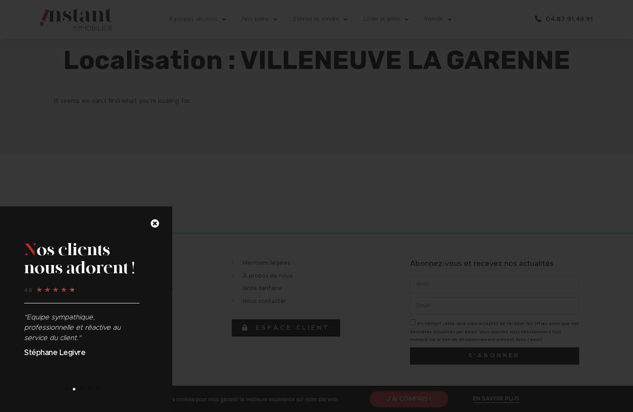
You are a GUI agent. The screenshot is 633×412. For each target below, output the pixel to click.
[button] (66, 389)
